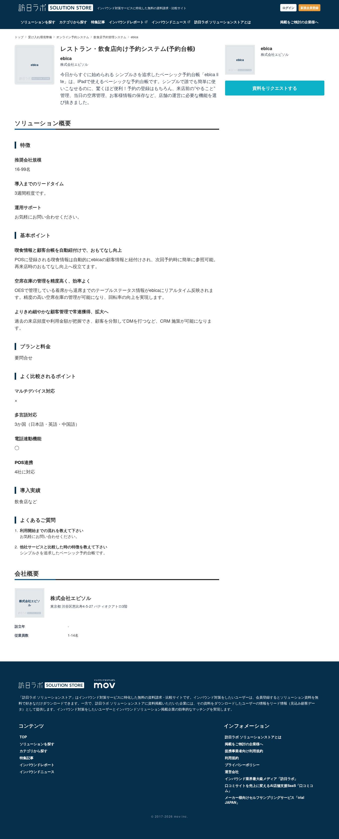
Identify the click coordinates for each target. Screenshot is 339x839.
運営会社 (232, 771)
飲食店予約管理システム (110, 37)
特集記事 (98, 21)
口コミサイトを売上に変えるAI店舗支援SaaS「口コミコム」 (269, 788)
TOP (23, 736)
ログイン (288, 7)
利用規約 (232, 757)
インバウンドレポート (126, 21)
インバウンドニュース (169, 21)
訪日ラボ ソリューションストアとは (222, 21)
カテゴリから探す (73, 21)
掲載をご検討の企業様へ (299, 21)
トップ (19, 37)
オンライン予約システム (72, 37)
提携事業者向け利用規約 (244, 750)
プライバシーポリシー (242, 764)
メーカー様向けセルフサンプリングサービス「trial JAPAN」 (264, 800)
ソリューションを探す (38, 21)
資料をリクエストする (274, 88)
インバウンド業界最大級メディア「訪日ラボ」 (261, 778)
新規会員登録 (309, 7)
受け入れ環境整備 (40, 37)
